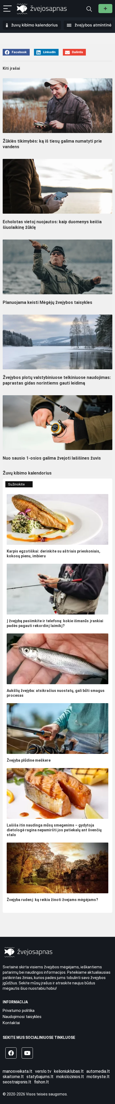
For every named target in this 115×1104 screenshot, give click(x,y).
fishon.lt (41, 1082)
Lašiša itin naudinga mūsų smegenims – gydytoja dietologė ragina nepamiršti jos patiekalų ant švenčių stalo (54, 830)
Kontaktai (11, 1022)
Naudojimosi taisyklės (22, 1016)
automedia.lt (98, 1071)
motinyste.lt (98, 1076)
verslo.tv (43, 1071)
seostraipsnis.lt (17, 1082)
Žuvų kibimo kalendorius (27, 473)
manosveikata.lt (17, 1071)
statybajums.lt (39, 1076)
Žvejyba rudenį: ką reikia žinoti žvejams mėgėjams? (52, 900)
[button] (16, 52)
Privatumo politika (18, 1010)
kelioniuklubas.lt (69, 1071)
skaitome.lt (13, 1076)
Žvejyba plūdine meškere (29, 760)
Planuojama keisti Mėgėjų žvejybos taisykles (47, 302)
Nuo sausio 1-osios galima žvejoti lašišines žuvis (52, 458)
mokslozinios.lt (70, 1076)
